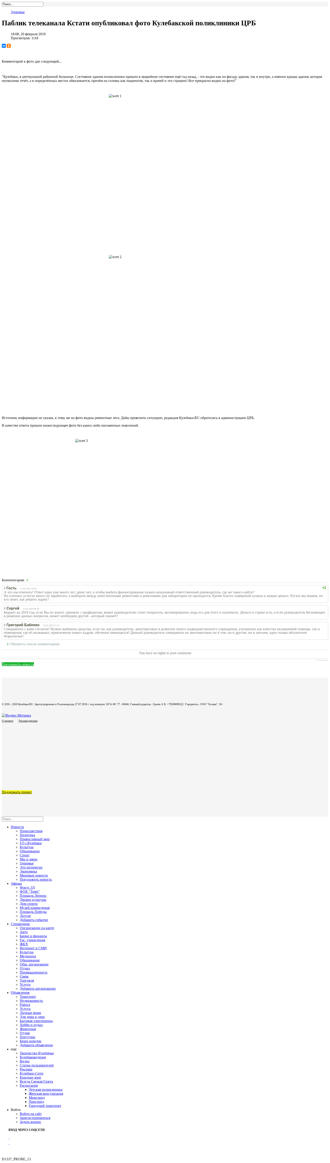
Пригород (36, 1102)
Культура (26, 847)
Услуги (25, 984)
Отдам (25, 1033)
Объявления (20, 992)
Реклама (26, 1069)
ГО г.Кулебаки (31, 843)
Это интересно (31, 867)
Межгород (37, 1097)
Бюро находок (30, 1041)
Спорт (24, 855)
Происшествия (31, 831)
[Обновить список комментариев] (27, 580)
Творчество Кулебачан (37, 1053)
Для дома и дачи (32, 1017)
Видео (24, 1061)
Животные (28, 1029)
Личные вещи (30, 1013)
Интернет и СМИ (33, 948)
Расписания (29, 1085)
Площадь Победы (33, 912)
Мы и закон (28, 859)
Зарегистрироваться (35, 1118)
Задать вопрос (30, 1122)
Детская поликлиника (45, 1089)
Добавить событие (34, 920)
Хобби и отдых (31, 1025)
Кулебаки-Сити (31, 1073)
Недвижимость (31, 1001)
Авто (24, 932)
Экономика (28, 871)
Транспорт (28, 996)
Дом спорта (28, 904)
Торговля (27, 980)
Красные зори (30, 1077)
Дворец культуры (33, 900)
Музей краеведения (35, 908)
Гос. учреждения (32, 940)
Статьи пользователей (37, 1065)
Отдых (25, 968)
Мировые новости (34, 875)
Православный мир (35, 839)
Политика (27, 835)
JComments (322, 660)
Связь (24, 976)
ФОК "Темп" (30, 891)
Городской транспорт (45, 1106)
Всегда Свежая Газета (36, 1081)
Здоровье (18, 12)
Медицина (28, 956)
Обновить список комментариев (34, 644)
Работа (25, 1005)
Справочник (20, 924)
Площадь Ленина (33, 895)
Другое (25, 916)
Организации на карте (37, 928)
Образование (30, 851)
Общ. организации (34, 964)
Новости (17, 827)
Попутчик (27, 1037)
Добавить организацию (38, 988)
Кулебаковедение (33, 1057)
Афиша (16, 883)
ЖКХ (24, 944)
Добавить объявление (36, 1045)
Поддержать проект (17, 792)
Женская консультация (46, 1093)
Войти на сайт (31, 1114)
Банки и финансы (33, 936)
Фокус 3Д (27, 887)
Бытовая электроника (36, 1021)
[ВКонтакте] (4, 46)
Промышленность (33, 972)
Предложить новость (18, 664)
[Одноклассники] (9, 46)
